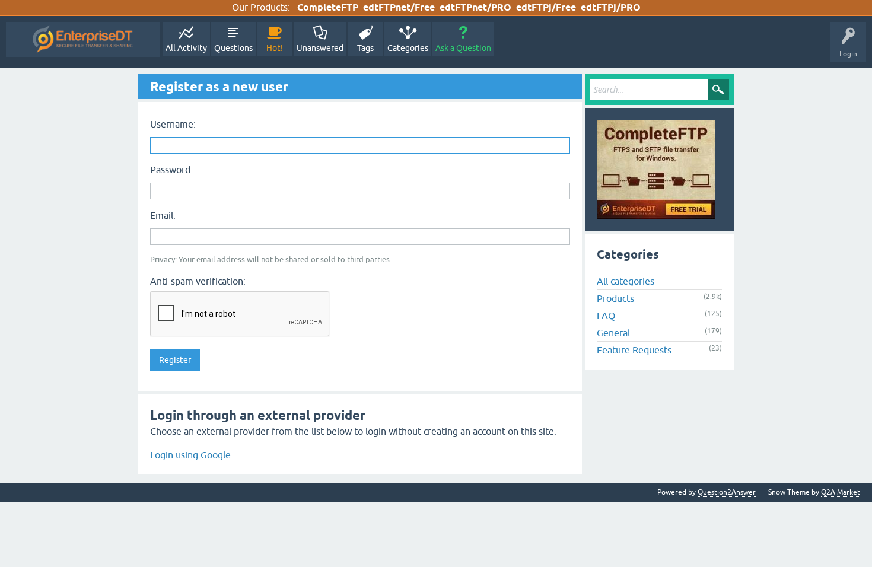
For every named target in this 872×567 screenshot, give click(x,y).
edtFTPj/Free (546, 7)
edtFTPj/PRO (611, 7)
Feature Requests (634, 350)
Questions (233, 48)
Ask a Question (463, 48)
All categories (625, 281)
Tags (365, 48)
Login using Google (190, 455)
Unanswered (320, 48)
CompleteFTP (327, 7)
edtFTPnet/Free (399, 7)
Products (615, 298)
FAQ (606, 315)
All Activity (186, 48)
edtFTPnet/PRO (475, 7)
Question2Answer (727, 492)
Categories (407, 48)
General (613, 332)
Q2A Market (840, 492)
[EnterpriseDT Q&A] (83, 39)
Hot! (274, 48)
